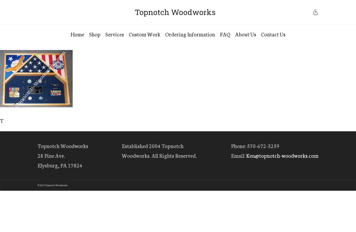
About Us (245, 34)
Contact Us (273, 34)
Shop (95, 34)
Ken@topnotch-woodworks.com (282, 155)
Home (77, 34)
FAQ (225, 34)
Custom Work (144, 34)
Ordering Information (190, 34)
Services (114, 34)
